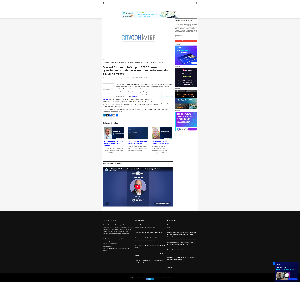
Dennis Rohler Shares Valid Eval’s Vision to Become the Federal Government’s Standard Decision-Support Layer (181, 235)
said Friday (135, 96)
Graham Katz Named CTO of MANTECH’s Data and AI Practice (113, 143)
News (145, 78)
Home (106, 60)
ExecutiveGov (140, 221)
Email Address (179, 35)
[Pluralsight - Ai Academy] (186, 77)
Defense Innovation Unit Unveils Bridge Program (148, 232)
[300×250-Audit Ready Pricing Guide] (186, 55)
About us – (106, 248)
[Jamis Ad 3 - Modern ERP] (186, 121)
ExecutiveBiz (171, 221)
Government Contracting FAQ (118, 248)
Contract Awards (115, 60)
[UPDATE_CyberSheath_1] (186, 99)
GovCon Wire (166, 277)
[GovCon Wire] (113, 6)
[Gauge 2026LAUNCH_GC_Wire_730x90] (150, 14)
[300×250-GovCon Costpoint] (286, 272)
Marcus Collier (106, 99)
